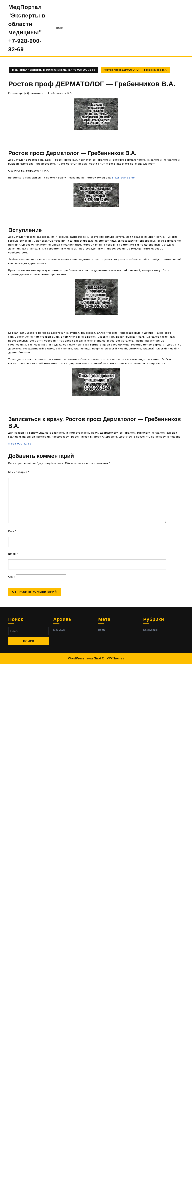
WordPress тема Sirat (84, 658)
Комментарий (18, 471)
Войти (102, 629)
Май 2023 (59, 629)
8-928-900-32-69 (20, 443)
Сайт (11, 576)
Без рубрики (150, 629)
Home (60, 28)
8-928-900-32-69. (123, 177)
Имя (12, 531)
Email (13, 553)
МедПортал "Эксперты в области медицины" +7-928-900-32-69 (53, 69)
